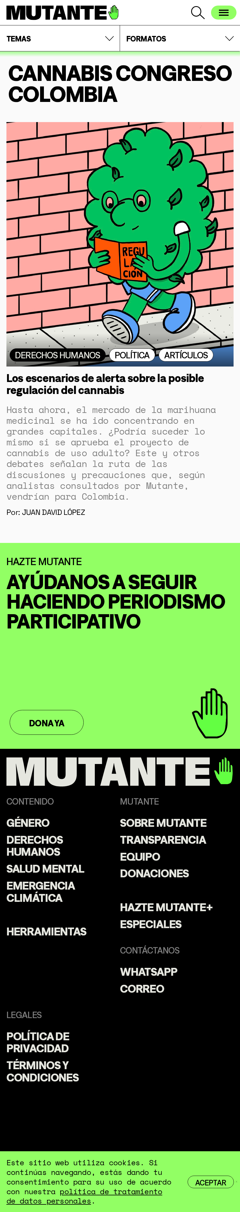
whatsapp (148, 971)
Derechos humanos (57, 354)
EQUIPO (140, 856)
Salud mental (45, 868)
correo (142, 988)
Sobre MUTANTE (163, 822)
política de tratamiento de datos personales (84, 1196)
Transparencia (163, 839)
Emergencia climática (40, 891)
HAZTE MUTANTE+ (166, 906)
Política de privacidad (37, 1041)
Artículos (186, 354)
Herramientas (46, 930)
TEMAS (18, 38)
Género (27, 822)
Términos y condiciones (42, 1070)
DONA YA (46, 722)
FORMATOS (146, 38)
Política (132, 354)
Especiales (150, 923)
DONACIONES (154, 872)
